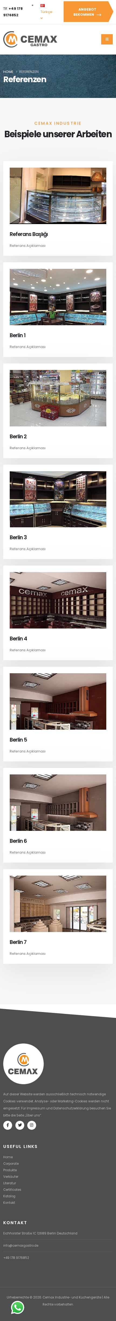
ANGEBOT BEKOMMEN (84, 12)
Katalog (9, 1196)
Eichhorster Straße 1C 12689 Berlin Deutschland (40, 1233)
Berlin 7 (18, 942)
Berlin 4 (18, 638)
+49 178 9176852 (16, 1258)
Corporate (11, 1164)
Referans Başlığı (29, 234)
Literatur (9, 1183)
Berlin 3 (18, 537)
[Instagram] (31, 1125)
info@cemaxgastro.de (20, 1245)
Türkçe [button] (46, 11)
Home (8, 71)
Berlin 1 (17, 335)
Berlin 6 (18, 841)
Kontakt (9, 1203)
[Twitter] (19, 1125)
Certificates (12, 1190)
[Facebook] (7, 1125)
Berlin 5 (18, 740)
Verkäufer (10, 1177)
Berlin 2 (18, 436)
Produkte (10, 1170)
